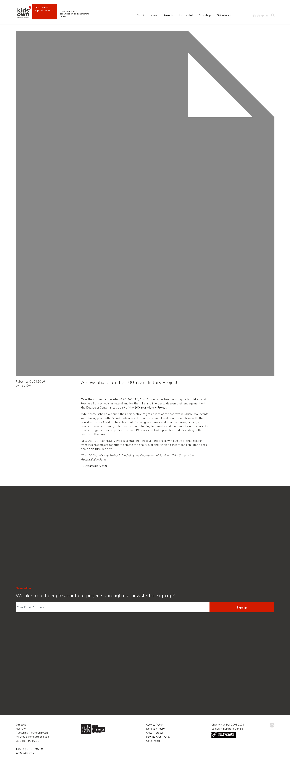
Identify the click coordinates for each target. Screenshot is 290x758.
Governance (153, 741)
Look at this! (186, 15)
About (140, 15)
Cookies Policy (154, 724)
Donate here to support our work (44, 9)
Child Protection (155, 732)
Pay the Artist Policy (158, 737)
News (154, 15)
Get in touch (224, 15)
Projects (168, 15)
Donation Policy (155, 729)
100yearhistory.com (94, 466)
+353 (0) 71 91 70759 (29, 749)
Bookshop (205, 15)
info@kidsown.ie (25, 753)
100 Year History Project (150, 408)
